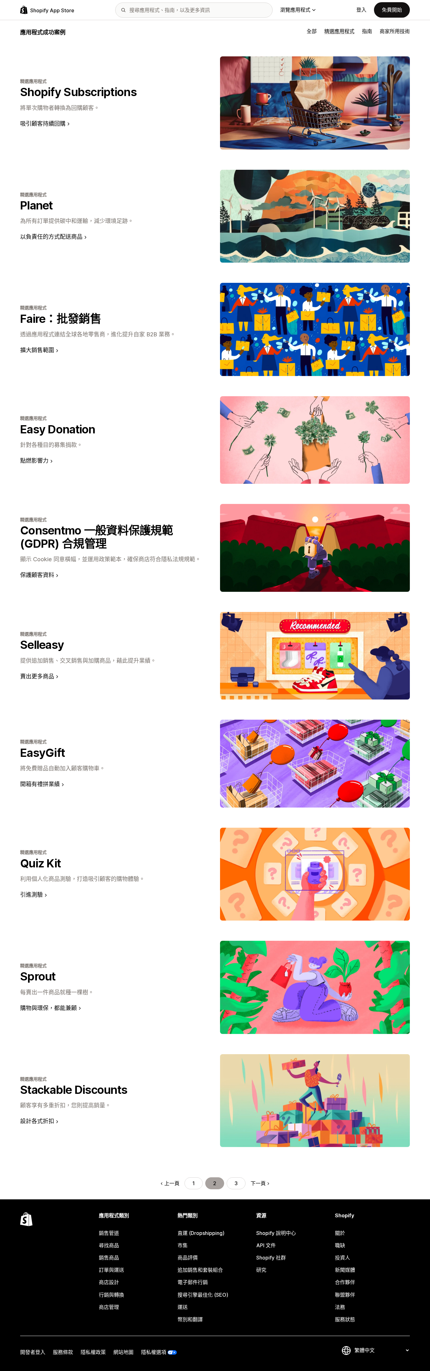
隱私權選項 (153, 1352)
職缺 (340, 1245)
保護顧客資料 (37, 575)
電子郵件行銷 (193, 1282)
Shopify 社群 (271, 1257)
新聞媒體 (345, 1270)
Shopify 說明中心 (276, 1233)
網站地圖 (123, 1352)
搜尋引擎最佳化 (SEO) (203, 1295)
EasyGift (42, 753)
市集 (183, 1245)
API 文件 (266, 1245)
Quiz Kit (40, 863)
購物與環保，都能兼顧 (48, 1008)
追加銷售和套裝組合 (200, 1270)
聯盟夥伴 (345, 1295)
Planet (36, 205)
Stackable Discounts (73, 1090)
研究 (261, 1270)
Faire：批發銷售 (60, 319)
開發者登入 (32, 1352)
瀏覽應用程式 (295, 10)
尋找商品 (109, 1245)
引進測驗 (31, 894)
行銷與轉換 (111, 1295)
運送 (183, 1307)
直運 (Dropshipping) (201, 1233)
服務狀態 (345, 1319)
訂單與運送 (111, 1270)
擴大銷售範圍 (37, 350)
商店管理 (109, 1307)
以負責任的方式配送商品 (51, 236)
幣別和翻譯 (190, 1319)
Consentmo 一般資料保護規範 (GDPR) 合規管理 (96, 536)
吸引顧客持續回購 (42, 123)
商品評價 (188, 1257)
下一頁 (258, 1183)
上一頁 (171, 1183)
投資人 (342, 1257)
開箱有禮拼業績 (40, 784)
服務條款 (63, 1352)
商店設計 (109, 1282)
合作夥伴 (345, 1282)
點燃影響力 (34, 460)
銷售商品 (109, 1257)
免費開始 (392, 10)
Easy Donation (57, 429)
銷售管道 (109, 1233)
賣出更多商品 (37, 676)
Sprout (38, 976)
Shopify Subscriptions (78, 92)
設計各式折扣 (37, 1121)
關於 (340, 1233)
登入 (361, 10)
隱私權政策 (93, 1352)
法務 (340, 1307)
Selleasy (42, 645)
